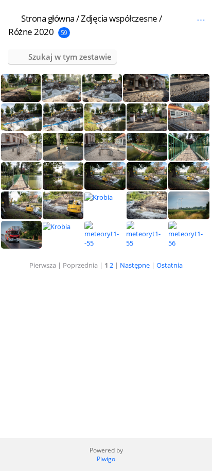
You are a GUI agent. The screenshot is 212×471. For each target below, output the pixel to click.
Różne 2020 (31, 32)
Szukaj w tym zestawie (70, 56)
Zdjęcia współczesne (119, 18)
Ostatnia (169, 265)
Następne (135, 265)
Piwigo (106, 459)
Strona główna (48, 18)
